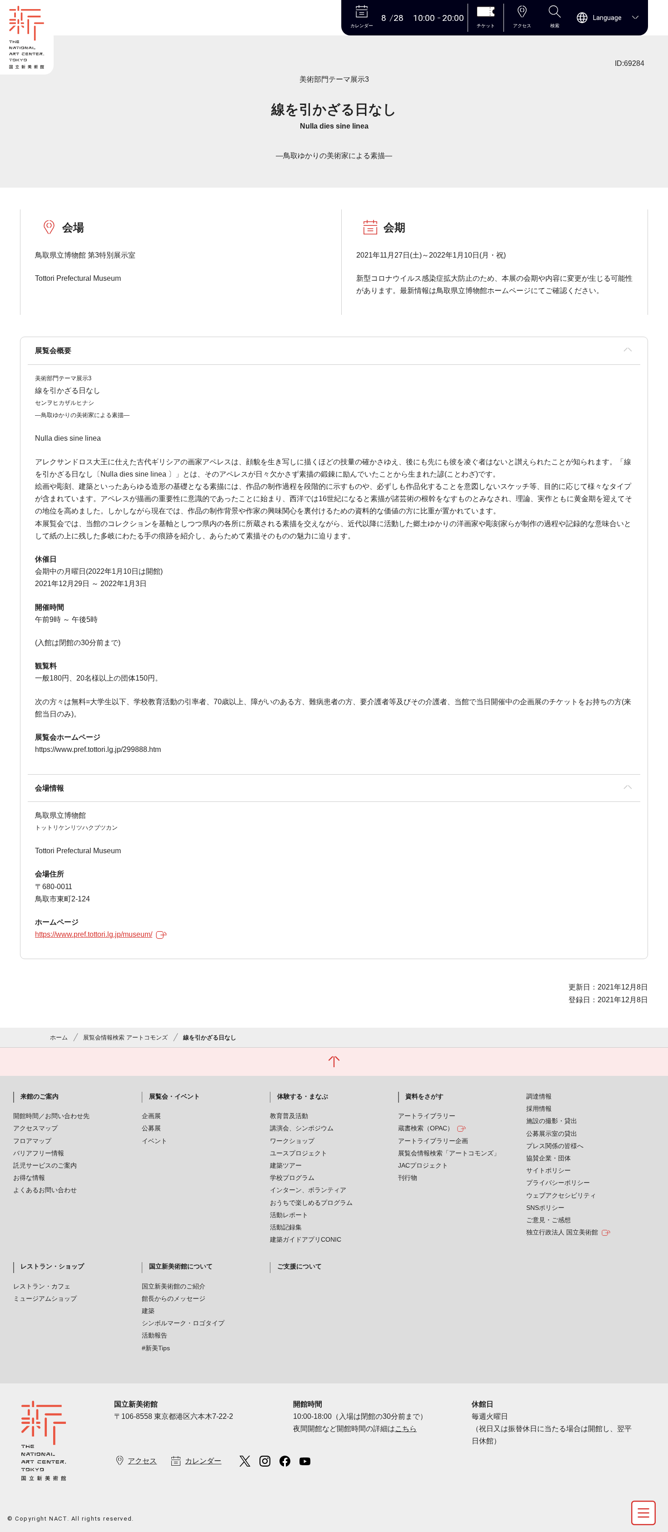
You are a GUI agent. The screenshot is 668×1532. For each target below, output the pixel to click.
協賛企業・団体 (548, 1158)
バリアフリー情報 (38, 1153)
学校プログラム (292, 1177)
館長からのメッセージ (173, 1298)
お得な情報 (29, 1177)
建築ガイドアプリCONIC (305, 1239)
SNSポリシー (545, 1207)
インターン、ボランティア (308, 1190)
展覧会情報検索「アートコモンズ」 (449, 1153)
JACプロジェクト (423, 1165)
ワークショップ (292, 1140)
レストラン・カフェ (41, 1286)
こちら (406, 1429)
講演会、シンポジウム (302, 1128)
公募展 (151, 1128)
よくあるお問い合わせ (45, 1190)
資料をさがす (424, 1096)
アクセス (142, 1461)
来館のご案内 (39, 1096)
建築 (148, 1310)
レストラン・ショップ (52, 1266)
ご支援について (299, 1266)
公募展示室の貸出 (551, 1133)
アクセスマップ (35, 1128)
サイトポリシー (548, 1170)
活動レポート (289, 1215)
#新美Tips (156, 1348)
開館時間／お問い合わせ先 (51, 1115)
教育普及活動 (289, 1115)
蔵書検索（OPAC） (426, 1128)
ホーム (59, 1037)
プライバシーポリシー (558, 1182)
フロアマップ (32, 1140)
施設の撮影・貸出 (551, 1120)
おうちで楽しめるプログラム (311, 1202)
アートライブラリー (426, 1115)
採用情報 (539, 1108)
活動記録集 (286, 1227)
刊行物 (407, 1177)
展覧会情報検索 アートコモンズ (125, 1037)
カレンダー (203, 1461)
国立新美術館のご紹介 (173, 1286)
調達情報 (539, 1096)
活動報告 (154, 1335)
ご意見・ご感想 (548, 1220)
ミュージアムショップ (45, 1298)
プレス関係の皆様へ (554, 1145)
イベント (154, 1140)
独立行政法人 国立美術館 (562, 1232)
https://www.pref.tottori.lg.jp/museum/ (93, 934)
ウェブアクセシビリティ (561, 1195)
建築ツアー (286, 1165)
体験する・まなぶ (302, 1096)
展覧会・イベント (174, 1096)
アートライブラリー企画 (433, 1140)
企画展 (151, 1115)
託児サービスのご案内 (45, 1165)
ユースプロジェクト (298, 1153)
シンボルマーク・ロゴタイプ (183, 1323)
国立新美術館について (181, 1266)
